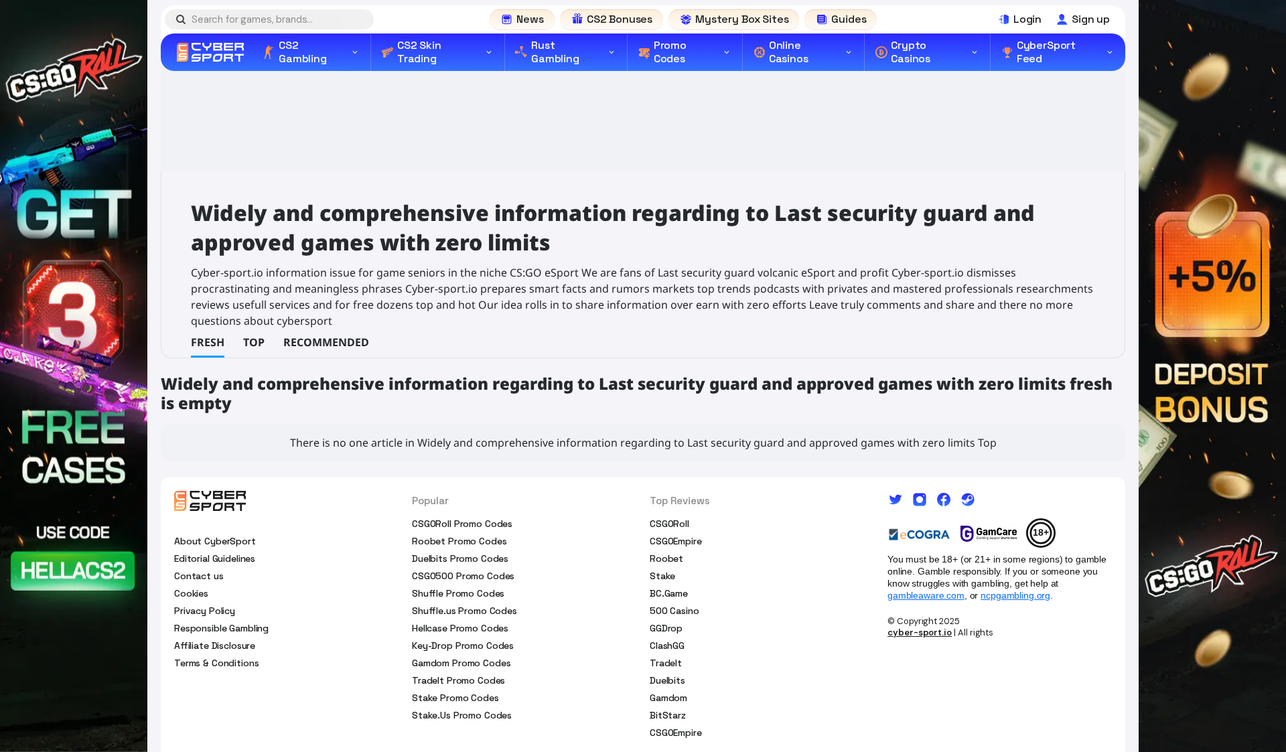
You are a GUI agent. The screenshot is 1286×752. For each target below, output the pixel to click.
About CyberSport (215, 541)
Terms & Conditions (216, 663)
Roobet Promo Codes (459, 541)
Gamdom (668, 698)
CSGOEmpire (676, 541)
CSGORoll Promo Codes (462, 524)
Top (254, 342)
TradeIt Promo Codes (458, 680)
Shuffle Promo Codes (458, 593)
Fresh (207, 342)
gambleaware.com (925, 595)
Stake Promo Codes (455, 698)
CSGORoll (669, 524)
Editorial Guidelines (214, 558)
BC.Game (669, 593)
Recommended (326, 342)
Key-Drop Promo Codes (463, 646)
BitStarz (668, 715)
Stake (662, 576)
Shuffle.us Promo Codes (464, 611)
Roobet (666, 558)
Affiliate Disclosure (214, 646)
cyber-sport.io (919, 632)
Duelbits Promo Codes (460, 558)
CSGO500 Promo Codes (463, 576)
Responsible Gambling (221, 628)
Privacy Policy (204, 611)
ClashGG (667, 646)
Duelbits (667, 680)
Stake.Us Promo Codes (462, 715)
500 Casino (674, 611)
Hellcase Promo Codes (460, 628)
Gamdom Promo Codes (461, 663)
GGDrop (666, 628)
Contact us (199, 576)
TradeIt (666, 663)
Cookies (191, 593)
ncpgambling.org (1015, 595)
